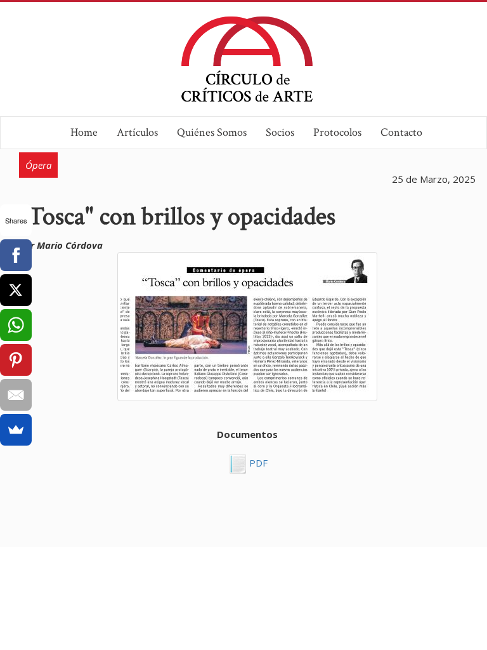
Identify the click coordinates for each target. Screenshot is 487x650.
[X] (16, 290)
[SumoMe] (16, 430)
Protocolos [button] (337, 132)
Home (84, 132)
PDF (257, 463)
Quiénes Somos (212, 132)
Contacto (401, 132)
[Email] (16, 395)
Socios (280, 132)
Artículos (137, 132)
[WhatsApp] (16, 325)
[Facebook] (16, 255)
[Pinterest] (16, 360)
